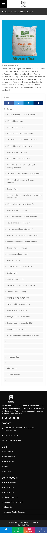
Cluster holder (12, 273)
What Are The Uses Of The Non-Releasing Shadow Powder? (24, 196)
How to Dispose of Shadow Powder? (22, 217)
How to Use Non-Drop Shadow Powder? (23, 174)
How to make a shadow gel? (18, 223)
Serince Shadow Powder (14, 502)
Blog (6, 466)
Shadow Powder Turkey (16, 292)
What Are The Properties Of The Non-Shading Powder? (22, 166)
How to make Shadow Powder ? (20, 229)
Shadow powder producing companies (22, 235)
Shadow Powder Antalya (17, 152)
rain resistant (12, 368)
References (9, 461)
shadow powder (13, 374)
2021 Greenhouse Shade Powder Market (23, 335)
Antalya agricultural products (18, 317)
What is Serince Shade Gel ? (18, 127)
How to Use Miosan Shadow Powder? (22, 140)
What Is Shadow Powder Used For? (21, 204)
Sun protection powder (16, 329)
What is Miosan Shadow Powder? (20, 146)
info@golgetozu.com (13, 440)
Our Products (9, 456)
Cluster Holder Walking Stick (18, 304)
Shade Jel (8, 507)
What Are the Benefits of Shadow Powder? (21, 181)
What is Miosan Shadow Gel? (18, 159)
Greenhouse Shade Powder (18, 254)
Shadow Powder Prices (16, 279)
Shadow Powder (13, 189)
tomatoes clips (13, 357)
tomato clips (9, 487)
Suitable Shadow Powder (17, 310)
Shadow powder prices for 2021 (20, 323)
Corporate (8, 451)
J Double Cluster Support (14, 512)
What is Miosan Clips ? (16, 121)
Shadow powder (13, 260)
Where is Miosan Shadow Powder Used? (23, 115)
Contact (7, 471)
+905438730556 (11, 435)
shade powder (10, 482)
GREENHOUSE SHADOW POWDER (21, 267)
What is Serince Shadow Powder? (20, 134)
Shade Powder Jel (11, 497)
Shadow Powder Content (17, 210)
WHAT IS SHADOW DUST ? (18, 298)
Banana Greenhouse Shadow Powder (22, 242)
